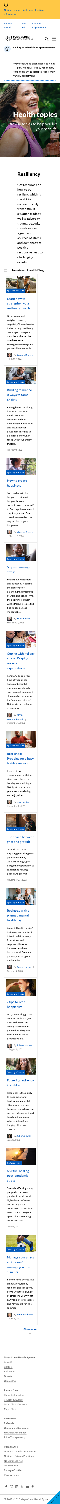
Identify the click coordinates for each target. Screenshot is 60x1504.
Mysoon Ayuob (24, 532)
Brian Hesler (23, 618)
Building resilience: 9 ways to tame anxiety (20, 395)
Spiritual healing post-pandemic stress (18, 1176)
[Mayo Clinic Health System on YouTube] (27, 1487)
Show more (30, 1329)
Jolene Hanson (24, 1045)
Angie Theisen (24, 967)
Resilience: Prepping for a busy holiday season (20, 758)
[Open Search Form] (47, 39)
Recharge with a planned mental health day (18, 915)
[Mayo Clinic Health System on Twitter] (22, 1487)
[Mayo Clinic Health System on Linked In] (16, 1487)
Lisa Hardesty (24, 801)
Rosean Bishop (24, 355)
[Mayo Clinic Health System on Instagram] (11, 1487)
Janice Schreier (25, 1314)
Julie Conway (23, 1135)
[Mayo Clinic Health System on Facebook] (6, 1487)
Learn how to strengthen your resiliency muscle (18, 303)
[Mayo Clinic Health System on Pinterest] (33, 1487)
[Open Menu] (54, 39)
